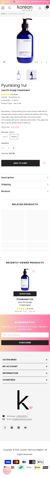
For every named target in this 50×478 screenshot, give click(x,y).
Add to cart (20, 161)
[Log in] (39, 6)
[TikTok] (18, 426)
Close (48, 2)
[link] (12, 244)
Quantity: (5, 142)
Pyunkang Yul (14, 84)
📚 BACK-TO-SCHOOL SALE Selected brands (25, 2)
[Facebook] (5, 426)
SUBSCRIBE (25, 341)
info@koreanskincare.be (22, 418)
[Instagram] (11, 426)
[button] (41, 61)
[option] (25, 1)
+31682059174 (21, 415)
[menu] (2, 6)
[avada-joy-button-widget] (7, 470)
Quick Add (25, 292)
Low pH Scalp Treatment (25, 302)
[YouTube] (25, 426)
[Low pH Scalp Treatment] (25, 278)
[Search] (9, 6)
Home (3, 12)
